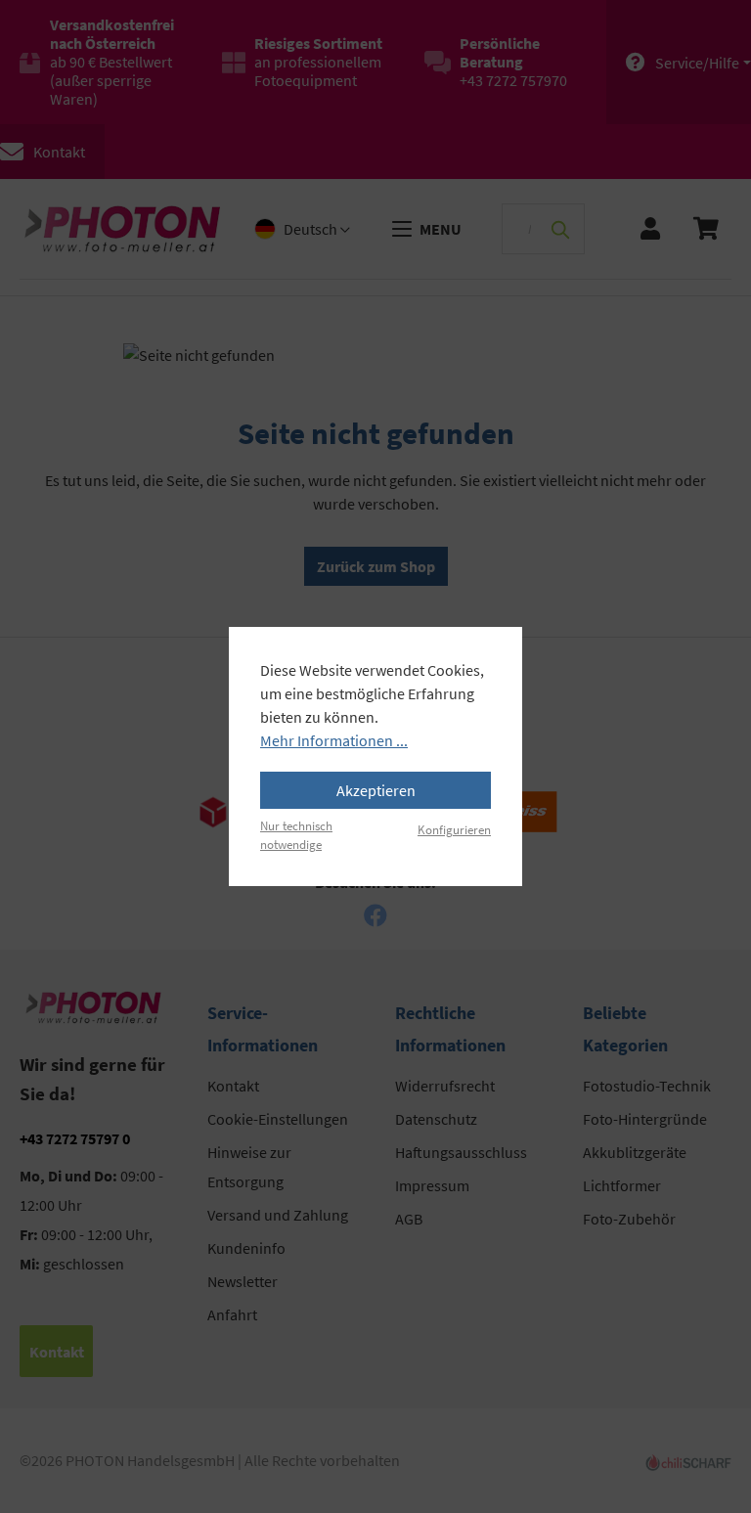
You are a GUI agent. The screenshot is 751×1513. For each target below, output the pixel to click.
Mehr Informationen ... (334, 740)
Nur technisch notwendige (296, 835)
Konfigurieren (454, 829)
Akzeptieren (376, 790)
